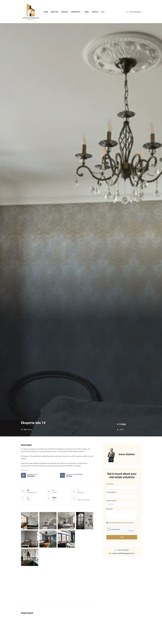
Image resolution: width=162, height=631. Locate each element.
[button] (57, 470)
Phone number (111, 500)
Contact (95, 12)
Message (109, 509)
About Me (54, 12)
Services (64, 12)
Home (46, 12)
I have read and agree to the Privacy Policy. (121, 523)
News (87, 12)
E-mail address (111, 492)
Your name (110, 484)
